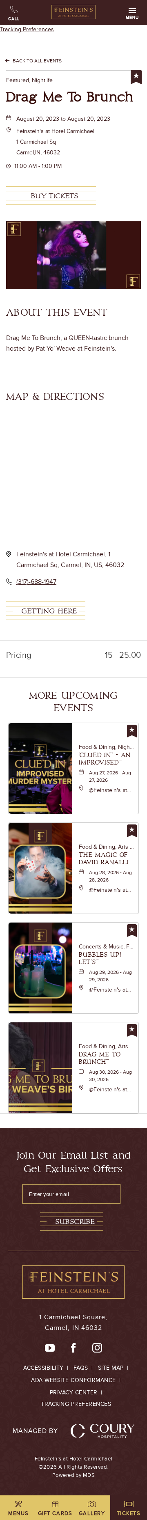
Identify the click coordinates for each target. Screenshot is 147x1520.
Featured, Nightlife (29, 80)
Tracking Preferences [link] (27, 29)
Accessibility (43, 1368)
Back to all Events (37, 60)
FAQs (81, 1368)
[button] (55, 141)
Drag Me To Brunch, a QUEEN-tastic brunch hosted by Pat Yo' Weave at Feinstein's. (67, 343)
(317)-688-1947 (36, 581)
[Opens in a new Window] (50, 1348)
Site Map (111, 1368)
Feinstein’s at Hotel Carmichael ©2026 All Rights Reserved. (73, 1467)
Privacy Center (74, 1392)
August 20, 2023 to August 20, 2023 (63, 118)
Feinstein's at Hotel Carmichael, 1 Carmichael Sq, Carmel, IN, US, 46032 (70, 559)
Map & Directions (55, 396)
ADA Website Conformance (73, 1380)
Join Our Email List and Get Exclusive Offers (73, 1162)
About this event (57, 313)
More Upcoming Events (73, 702)
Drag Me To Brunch (70, 97)
